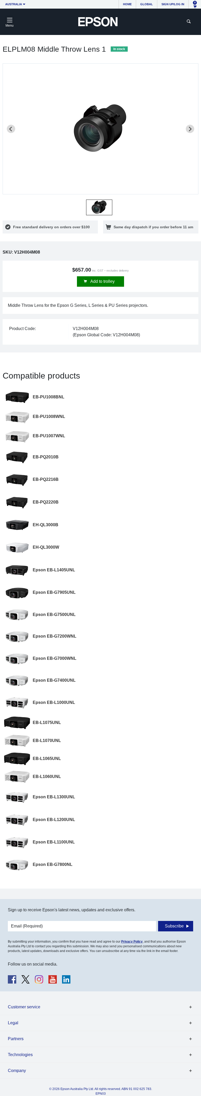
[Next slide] (190, 129)
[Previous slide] (11, 129)
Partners (16, 1039)
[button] (99, 207)
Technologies (20, 1054)
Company (17, 1070)
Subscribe (174, 926)
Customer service (24, 1007)
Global (146, 4)
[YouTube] (52, 979)
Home (127, 4)
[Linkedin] (66, 979)
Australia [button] (13, 4)
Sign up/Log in (172, 4)
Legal (13, 1023)
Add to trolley (102, 281)
